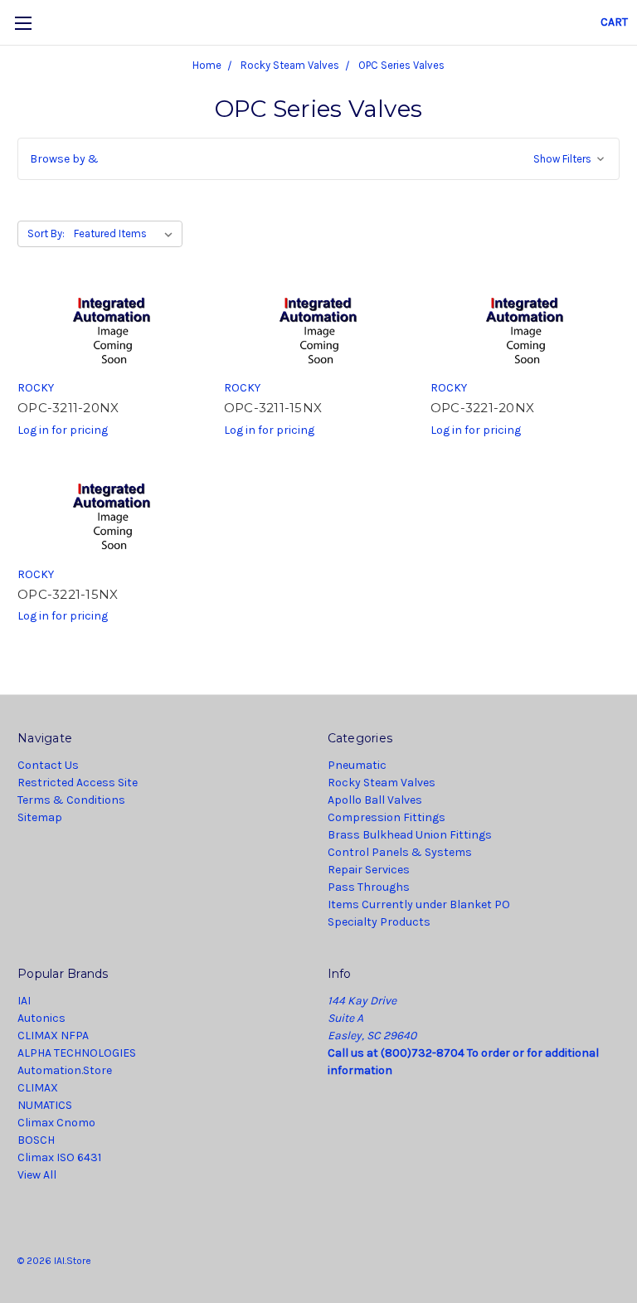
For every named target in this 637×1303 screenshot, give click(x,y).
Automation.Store (64, 1070)
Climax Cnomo (56, 1123)
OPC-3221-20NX (482, 408)
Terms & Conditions (71, 800)
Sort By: (46, 233)
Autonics (41, 1018)
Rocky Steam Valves (381, 782)
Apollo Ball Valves (375, 800)
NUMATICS (44, 1105)
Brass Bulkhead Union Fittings (410, 835)
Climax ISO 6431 (59, 1157)
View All (36, 1175)
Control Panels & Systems (400, 852)
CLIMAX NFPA (53, 1035)
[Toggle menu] (23, 23)
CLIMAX (37, 1088)
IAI (24, 1001)
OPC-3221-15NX (67, 594)
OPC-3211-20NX (68, 408)
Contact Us (48, 765)
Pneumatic (357, 765)
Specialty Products (379, 922)
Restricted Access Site (77, 782)
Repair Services (369, 870)
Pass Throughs (369, 887)
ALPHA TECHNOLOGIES (76, 1053)
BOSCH (36, 1140)
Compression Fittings (386, 817)
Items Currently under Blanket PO (419, 904)
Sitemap (39, 817)
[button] (318, 159)
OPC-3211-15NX (273, 408)
